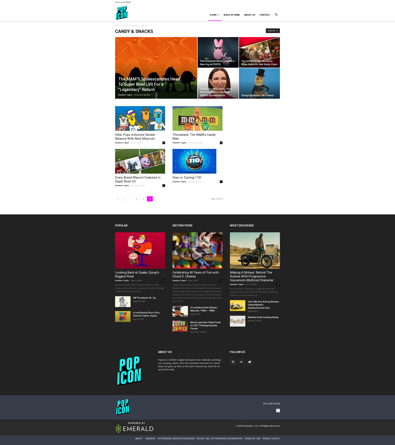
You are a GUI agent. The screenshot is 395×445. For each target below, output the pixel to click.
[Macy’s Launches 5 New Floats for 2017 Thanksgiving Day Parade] (180, 326)
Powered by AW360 (123, 2)
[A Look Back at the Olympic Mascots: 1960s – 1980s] (180, 311)
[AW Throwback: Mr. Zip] (123, 301)
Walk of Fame (232, 14)
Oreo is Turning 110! (187, 177)
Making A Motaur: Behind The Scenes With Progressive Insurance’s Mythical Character (252, 276)
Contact (265, 14)
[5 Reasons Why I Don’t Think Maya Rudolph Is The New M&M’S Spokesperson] (218, 83)
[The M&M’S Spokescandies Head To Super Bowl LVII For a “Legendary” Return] (156, 72)
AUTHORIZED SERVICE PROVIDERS (176, 438)
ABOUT (139, 438)
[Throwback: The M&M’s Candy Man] (197, 118)
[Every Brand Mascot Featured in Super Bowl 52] (140, 161)
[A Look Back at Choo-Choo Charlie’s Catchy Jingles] (123, 316)
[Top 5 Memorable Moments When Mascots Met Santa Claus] (259, 52)
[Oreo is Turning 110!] (197, 161)
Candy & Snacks (130, 25)
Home (118, 25)
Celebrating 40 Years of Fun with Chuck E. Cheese (196, 274)
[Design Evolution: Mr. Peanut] (259, 83)
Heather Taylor (125, 95)
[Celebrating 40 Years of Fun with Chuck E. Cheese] (197, 250)
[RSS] (241, 362)
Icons (213, 14)
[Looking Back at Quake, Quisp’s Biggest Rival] (140, 250)
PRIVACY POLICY (271, 438)
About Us (249, 14)
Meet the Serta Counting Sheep (263, 317)
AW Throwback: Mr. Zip (144, 298)
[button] (276, 15)
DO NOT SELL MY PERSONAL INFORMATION (219, 438)
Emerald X (249, 426)
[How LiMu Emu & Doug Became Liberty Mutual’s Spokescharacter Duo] (237, 305)
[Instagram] (233, 362)
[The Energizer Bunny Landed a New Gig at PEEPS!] (218, 52)
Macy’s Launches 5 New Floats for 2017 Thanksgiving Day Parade (205, 325)
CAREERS (150, 438)
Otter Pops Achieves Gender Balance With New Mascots (135, 136)
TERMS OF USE (252, 438)
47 (278, 284)
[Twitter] (250, 362)
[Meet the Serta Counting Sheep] (237, 321)
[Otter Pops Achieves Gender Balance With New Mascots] (140, 118)
